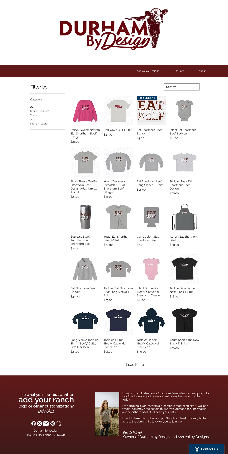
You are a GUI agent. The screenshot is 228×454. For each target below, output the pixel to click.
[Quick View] (85, 110)
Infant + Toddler (39, 123)
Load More (135, 364)
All (31, 106)
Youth (33, 115)
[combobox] (182, 86)
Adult (33, 119)
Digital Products (39, 111)
